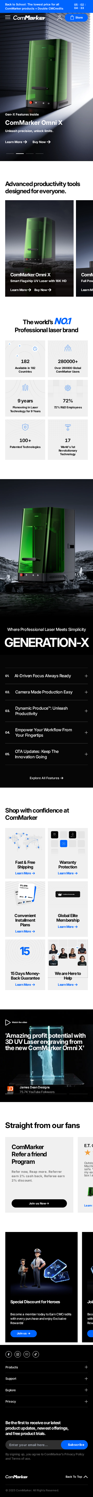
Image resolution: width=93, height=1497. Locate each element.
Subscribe (76, 1445)
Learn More (13, 142)
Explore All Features (44, 778)
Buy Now (39, 142)
